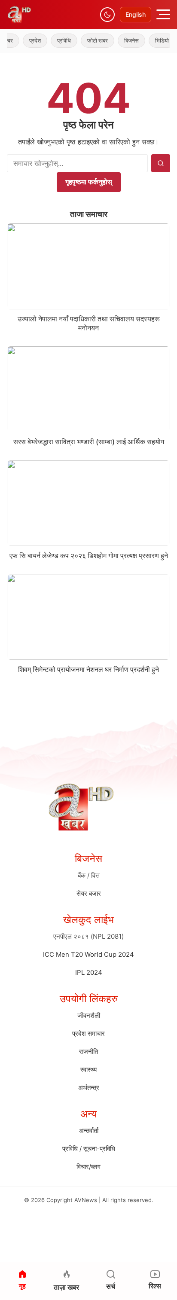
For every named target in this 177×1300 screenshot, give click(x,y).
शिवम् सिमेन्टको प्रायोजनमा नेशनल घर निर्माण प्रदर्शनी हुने (88, 669)
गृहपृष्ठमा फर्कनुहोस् (88, 181)
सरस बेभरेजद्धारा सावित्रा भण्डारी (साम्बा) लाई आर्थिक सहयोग (88, 441)
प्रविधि (57, 40)
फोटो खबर (91, 40)
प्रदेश (28, 40)
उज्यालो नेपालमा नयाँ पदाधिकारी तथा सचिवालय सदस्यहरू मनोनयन (89, 323)
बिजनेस (125, 40)
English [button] (135, 14)
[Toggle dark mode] (107, 14)
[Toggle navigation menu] (163, 14)
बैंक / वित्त (89, 875)
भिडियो (155, 40)
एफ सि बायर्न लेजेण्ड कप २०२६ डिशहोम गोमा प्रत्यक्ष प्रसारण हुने (88, 555)
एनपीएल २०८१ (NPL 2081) (88, 936)
